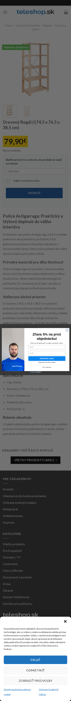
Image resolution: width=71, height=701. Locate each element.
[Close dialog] (67, 330)
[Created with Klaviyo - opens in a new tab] (35, 372)
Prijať (35, 660)
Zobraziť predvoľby (35, 680)
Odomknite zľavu (47, 358)
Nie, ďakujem (46, 367)
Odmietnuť (35, 670)
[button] (65, 621)
